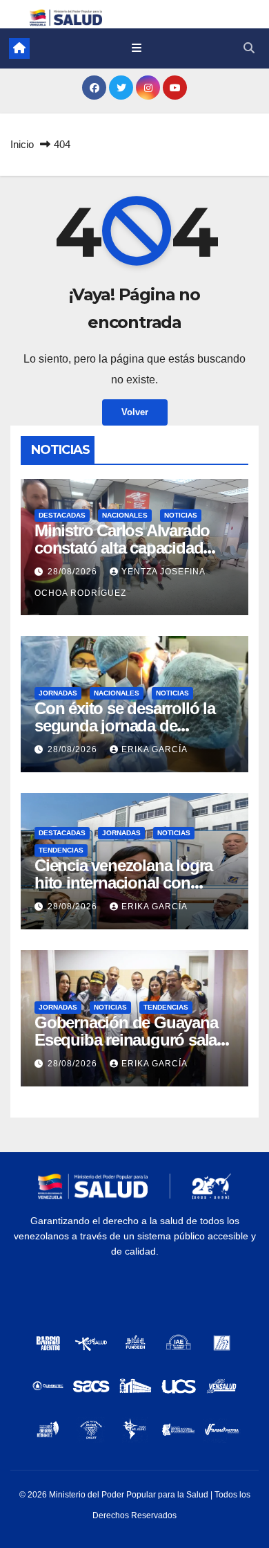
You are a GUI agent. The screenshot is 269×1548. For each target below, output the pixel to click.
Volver (134, 412)
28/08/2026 (74, 571)
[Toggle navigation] (136, 48)
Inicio (22, 144)
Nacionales (125, 515)
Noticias (180, 515)
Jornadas (58, 693)
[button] (249, 48)
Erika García (154, 749)
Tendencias (61, 850)
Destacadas (62, 515)
